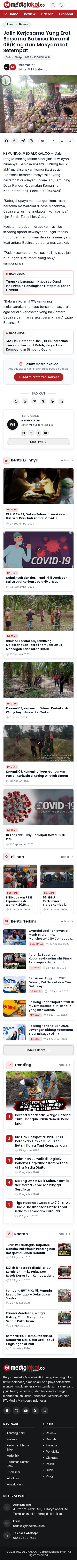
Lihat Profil (36, 441)
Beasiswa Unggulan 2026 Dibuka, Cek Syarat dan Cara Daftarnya (50, 982)
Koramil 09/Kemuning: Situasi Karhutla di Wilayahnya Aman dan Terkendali (37, 710)
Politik (50, 1464)
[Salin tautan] (31, 141)
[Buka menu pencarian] (53, 5)
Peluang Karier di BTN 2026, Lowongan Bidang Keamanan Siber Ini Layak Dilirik (51, 1030)
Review (30, 14)
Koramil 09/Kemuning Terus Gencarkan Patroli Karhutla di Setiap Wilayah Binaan (37, 774)
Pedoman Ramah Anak (18, 1464)
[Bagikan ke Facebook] (6, 141)
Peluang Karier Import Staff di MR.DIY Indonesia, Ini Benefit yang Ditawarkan (51, 1006)
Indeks (65, 460)
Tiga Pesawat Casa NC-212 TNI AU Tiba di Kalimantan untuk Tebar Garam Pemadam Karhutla (42, 1207)
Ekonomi (66, 14)
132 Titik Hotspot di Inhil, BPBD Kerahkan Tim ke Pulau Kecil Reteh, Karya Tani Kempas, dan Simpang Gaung (37, 345)
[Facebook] (23, 433)
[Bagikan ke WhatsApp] (14, 141)
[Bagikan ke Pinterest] (52, 401)
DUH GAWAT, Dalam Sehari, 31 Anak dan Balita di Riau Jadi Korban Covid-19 (35, 516)
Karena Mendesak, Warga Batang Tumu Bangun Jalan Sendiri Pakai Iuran (43, 1119)
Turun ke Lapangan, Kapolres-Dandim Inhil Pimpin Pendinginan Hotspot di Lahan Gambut (38, 286)
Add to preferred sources (40, 377)
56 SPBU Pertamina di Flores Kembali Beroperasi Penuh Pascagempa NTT (56, 904)
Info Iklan (13, 1478)
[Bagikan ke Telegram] (23, 141)
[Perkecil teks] (54, 141)
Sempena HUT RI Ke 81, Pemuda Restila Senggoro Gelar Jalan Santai (29, 1294)
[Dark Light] (61, 5)
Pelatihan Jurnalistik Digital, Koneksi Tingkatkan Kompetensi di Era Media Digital (41, 1163)
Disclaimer (13, 1472)
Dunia (50, 1470)
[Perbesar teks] (70, 141)
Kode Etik (13, 1455)
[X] (38, 433)
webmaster (26, 65)
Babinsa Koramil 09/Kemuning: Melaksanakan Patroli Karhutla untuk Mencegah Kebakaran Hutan (34, 645)
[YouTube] (46, 433)
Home (9, 24)
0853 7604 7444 (24, 1537)
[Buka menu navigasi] (70, 5)
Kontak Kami (15, 1484)
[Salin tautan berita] (61, 401)
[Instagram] (31, 433)
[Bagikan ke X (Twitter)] (43, 401)
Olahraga (36, 944)
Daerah (47, 14)
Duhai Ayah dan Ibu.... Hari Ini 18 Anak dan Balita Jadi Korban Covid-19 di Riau (36, 580)
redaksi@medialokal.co (29, 1526)
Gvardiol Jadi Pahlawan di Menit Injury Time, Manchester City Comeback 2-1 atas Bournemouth (50, 937)
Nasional (36, 991)
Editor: (32, 69)
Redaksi (12, 1439)
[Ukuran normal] (62, 141)
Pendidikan (53, 1451)
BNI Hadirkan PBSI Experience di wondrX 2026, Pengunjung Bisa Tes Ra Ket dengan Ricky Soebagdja (20, 906)
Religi (49, 1476)
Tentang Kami (16, 1433)
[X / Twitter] (35, 1410)
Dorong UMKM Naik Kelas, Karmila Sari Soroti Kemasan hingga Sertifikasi (42, 1185)
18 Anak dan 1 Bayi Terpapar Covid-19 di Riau (35, 837)
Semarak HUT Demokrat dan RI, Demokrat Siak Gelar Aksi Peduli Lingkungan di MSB (30, 1340)
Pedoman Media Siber (18, 1447)
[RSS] (44, 1410)
